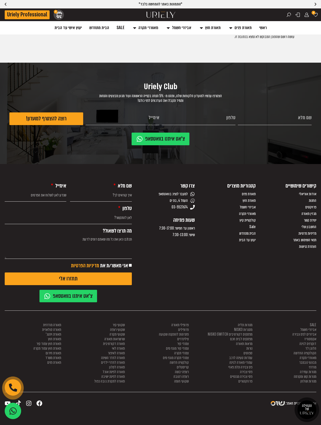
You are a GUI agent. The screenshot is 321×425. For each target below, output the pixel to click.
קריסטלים (183, 367)
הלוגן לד (310, 348)
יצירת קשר (310, 220)
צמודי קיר (183, 343)
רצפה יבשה (182, 372)
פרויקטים (310, 207)
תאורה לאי (118, 348)
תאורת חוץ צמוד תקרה (47, 348)
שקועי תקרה (117, 334)
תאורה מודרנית (52, 325)
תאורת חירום (53, 353)
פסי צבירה (246, 372)
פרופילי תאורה (180, 325)
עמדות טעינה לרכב (240, 357)
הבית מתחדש (247, 233)
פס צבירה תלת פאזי (240, 367)
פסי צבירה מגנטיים (241, 376)
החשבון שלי (308, 227)
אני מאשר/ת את (99, 265)
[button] (6, 4)
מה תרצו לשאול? (117, 231)
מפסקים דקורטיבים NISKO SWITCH (230, 334)
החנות (312, 200)
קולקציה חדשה (179, 362)
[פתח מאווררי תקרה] (134, 28)
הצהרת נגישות (307, 246)
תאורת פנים (248, 194)
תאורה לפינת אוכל (114, 372)
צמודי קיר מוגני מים (177, 348)
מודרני (312, 367)
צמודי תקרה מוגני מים (176, 357)
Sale (252, 227)
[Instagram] (29, 403)
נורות (249, 348)
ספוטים (247, 353)
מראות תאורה (244, 343)
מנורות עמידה (308, 372)
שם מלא (124, 186)
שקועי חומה (181, 381)
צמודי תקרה (181, 353)
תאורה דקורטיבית (114, 343)
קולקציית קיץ (247, 220)
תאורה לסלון (117, 367)
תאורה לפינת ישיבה (113, 376)
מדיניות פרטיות (307, 233)
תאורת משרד (53, 357)
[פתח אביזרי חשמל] (168, 28)
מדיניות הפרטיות (85, 265)
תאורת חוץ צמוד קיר (48, 343)
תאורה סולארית (51, 329)
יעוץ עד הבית (247, 240)
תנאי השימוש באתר (304, 240)
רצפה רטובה (181, 376)
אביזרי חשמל (247, 207)
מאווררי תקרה (247, 213)
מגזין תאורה (308, 213)
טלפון (126, 208)
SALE (313, 325)
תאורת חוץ (249, 200)
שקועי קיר (119, 325)
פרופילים (183, 329)
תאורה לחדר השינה (113, 357)
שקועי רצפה (117, 329)
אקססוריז (310, 339)
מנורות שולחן (308, 381)
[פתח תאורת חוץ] (201, 28)
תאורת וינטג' (53, 334)
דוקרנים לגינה (307, 343)
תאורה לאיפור (116, 353)
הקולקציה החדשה (305, 353)
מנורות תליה (245, 325)
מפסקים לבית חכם (241, 339)
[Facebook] (39, 403)
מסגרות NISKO (243, 329)
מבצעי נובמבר (307, 362)
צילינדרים (183, 339)
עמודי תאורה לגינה (240, 362)
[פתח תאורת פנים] (230, 28)
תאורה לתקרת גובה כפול (109, 381)
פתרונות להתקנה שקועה (174, 334)
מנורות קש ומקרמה (305, 376)
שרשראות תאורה (114, 339)
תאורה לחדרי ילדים (113, 362)
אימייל (60, 186)
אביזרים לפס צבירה (304, 334)
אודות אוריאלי (307, 194)
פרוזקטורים (245, 381)
